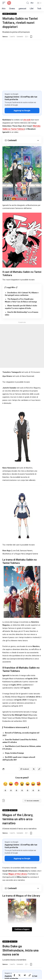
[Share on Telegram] (24, 975)
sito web (27, 120)
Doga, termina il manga (14, 753)
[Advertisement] (22, 68)
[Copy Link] (29, 975)
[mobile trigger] (4, 3)
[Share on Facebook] (14, 975)
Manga (6, 810)
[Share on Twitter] (19, 975)
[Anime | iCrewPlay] (9, 3)
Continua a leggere (22, 929)
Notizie (13, 14)
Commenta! (20, 36)
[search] (27, 3)
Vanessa (5, 36)
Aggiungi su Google (22, 111)
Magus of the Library (17, 874)
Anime (5, 14)
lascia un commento (33, 800)
